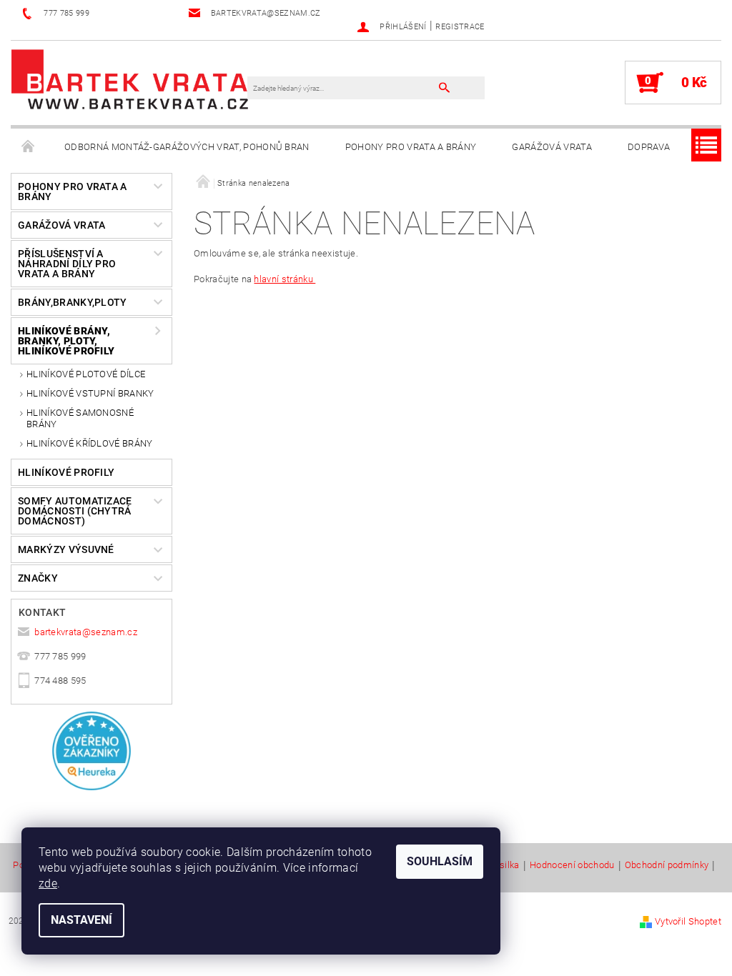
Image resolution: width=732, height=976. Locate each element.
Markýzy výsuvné (66, 549)
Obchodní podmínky (666, 865)
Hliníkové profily (66, 472)
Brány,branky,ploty (72, 302)
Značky (38, 578)
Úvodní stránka (28, 147)
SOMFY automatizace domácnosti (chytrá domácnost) (75, 511)
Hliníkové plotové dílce (85, 374)
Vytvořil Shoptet (688, 921)
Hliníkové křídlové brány (89, 443)
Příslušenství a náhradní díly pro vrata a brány (67, 263)
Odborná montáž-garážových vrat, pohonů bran (187, 146)
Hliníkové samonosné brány (80, 418)
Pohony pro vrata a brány (411, 146)
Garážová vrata (551, 146)
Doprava (649, 146)
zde (48, 883)
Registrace (459, 26)
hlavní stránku (284, 279)
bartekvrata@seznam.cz (85, 632)
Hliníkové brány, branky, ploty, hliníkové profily (66, 341)
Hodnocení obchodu (572, 865)
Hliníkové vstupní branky (90, 393)
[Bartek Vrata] (129, 78)
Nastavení (81, 920)
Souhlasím (440, 861)
